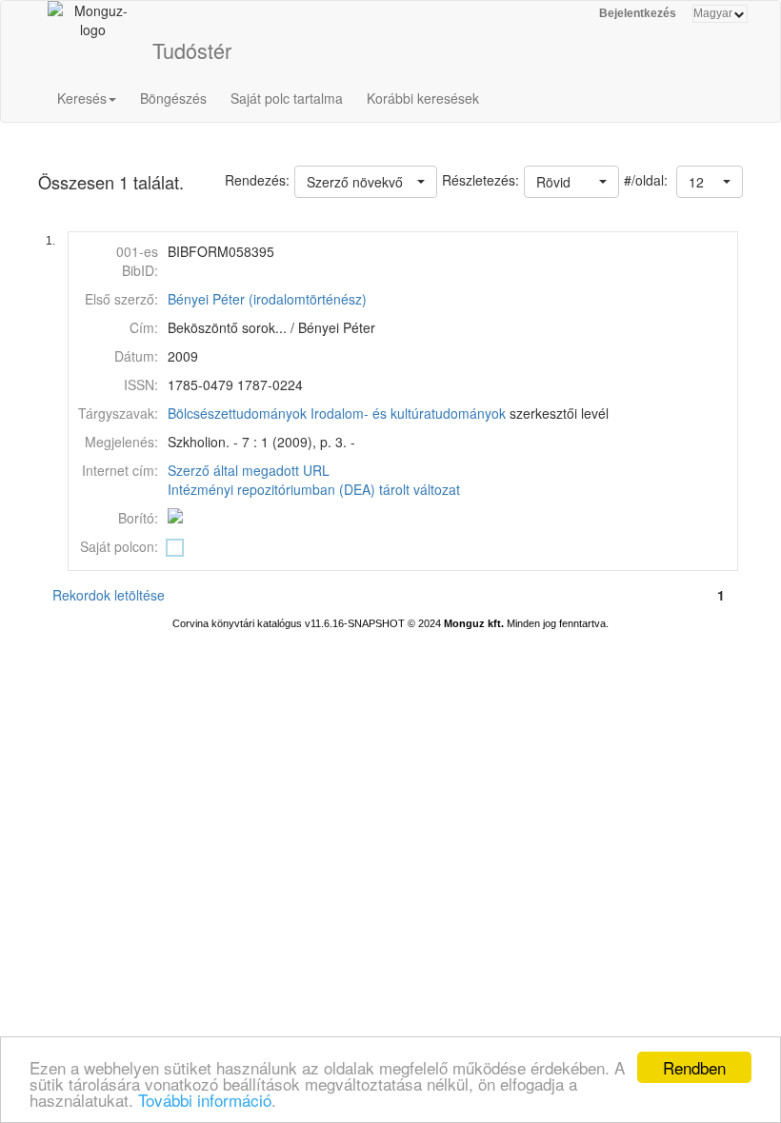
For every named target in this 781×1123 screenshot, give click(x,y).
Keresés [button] (82, 98)
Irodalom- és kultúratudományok (408, 413)
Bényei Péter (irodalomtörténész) (267, 298)
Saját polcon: (119, 546)
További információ (204, 1100)
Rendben (694, 1067)
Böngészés (173, 98)
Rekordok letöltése (108, 594)
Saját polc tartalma (286, 98)
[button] (709, 182)
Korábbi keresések (423, 98)
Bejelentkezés (637, 13)
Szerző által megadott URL (249, 470)
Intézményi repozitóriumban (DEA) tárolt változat (314, 489)
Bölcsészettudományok (237, 413)
